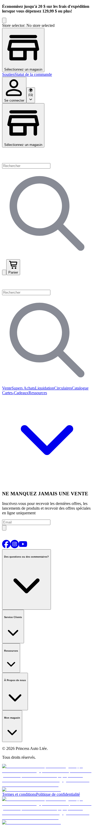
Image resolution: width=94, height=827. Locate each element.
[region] (47, 47)
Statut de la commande (33, 74)
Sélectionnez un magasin (23, 145)
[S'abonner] (4, 527)
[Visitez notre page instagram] (14, 547)
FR (30, 95)
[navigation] (47, 74)
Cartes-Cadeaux (15, 393)
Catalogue (80, 388)
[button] (47, 282)
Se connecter (14, 100)
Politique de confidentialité (58, 794)
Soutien (8, 74)
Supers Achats (23, 388)
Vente (6, 388)
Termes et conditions (19, 794)
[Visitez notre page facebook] (6, 547)
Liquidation (44, 388)
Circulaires (63, 388)
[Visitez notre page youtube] (23, 547)
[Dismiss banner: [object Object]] (4, 20)
